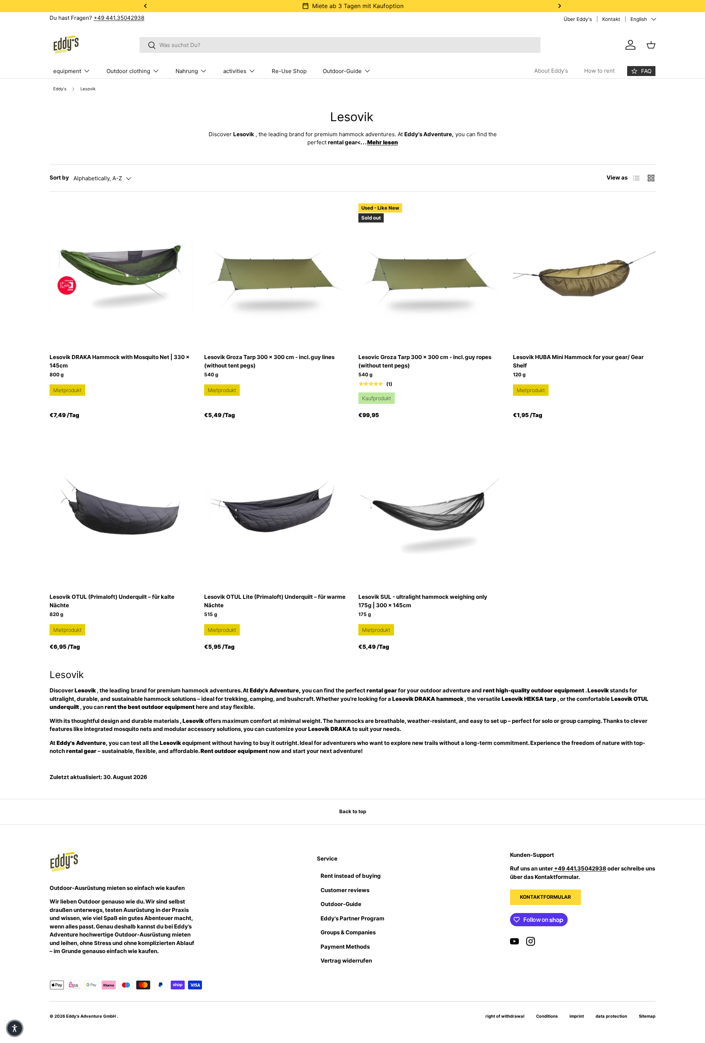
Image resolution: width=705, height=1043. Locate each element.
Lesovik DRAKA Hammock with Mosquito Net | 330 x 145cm (119, 361)
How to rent (599, 70)
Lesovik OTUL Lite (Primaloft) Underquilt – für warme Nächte (275, 601)
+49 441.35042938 (119, 17)
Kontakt (611, 19)
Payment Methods (345, 946)
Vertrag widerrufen (346, 960)
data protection (611, 1016)
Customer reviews (345, 890)
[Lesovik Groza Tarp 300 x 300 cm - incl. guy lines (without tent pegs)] (275, 274)
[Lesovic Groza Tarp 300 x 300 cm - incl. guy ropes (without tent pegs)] (429, 274)
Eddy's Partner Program (352, 918)
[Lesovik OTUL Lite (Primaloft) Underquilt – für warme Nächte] (275, 514)
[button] (15, 1028)
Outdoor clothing (128, 71)
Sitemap (647, 1016)
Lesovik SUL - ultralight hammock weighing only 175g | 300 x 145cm (422, 601)
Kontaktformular (545, 897)
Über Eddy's (578, 19)
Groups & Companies (348, 932)
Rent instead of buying (351, 875)
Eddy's (59, 89)
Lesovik (87, 89)
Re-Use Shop (289, 71)
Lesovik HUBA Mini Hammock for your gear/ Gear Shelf (578, 361)
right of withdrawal (504, 1016)
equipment (67, 71)
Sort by (59, 177)
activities (234, 71)
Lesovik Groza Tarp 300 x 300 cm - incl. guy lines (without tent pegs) (269, 361)
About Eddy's (551, 70)
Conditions (547, 1016)
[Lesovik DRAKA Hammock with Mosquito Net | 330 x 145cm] (121, 274)
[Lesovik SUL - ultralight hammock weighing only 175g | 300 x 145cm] (429, 514)
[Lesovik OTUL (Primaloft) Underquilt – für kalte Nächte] (121, 514)
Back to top (352, 811)
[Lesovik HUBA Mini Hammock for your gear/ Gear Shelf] (584, 274)
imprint (577, 1016)
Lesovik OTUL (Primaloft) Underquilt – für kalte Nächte (112, 601)
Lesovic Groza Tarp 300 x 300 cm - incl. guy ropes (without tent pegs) (424, 361)
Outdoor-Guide (342, 71)
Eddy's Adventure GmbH (91, 1016)
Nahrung (187, 71)
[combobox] (340, 45)
